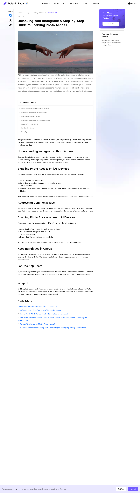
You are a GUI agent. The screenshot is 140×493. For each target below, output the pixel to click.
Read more (63, 489)
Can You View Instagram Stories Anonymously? (37, 324)
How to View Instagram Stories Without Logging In (38, 306)
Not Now (121, 489)
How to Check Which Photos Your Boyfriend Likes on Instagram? (44, 314)
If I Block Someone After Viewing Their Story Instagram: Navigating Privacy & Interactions (53, 328)
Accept (133, 489)
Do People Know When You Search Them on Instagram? (40, 310)
